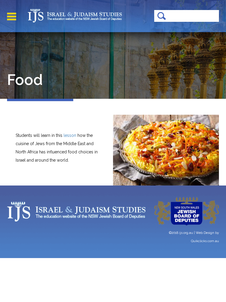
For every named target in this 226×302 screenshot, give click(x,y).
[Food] (166, 150)
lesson (70, 135)
